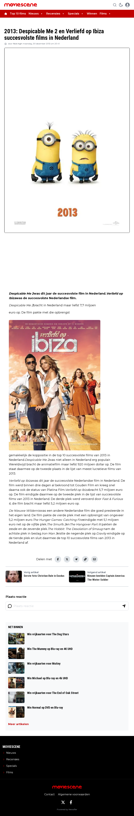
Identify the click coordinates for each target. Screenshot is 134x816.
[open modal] (127, 5)
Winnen (92, 13)
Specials (73, 13)
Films (103, 13)
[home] (5, 13)
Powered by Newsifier (67, 809)
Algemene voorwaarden (74, 794)
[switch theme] (121, 5)
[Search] (115, 5)
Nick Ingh (17, 43)
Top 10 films (18, 13)
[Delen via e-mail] (94, 559)
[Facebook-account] (71, 802)
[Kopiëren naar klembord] (85, 559)
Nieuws (34, 13)
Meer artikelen (18, 724)
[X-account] (63, 802)
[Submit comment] (124, 606)
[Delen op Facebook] (58, 559)
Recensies (53, 13)
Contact (49, 794)
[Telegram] (76, 559)
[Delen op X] (67, 559)
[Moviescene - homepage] (20, 5)
